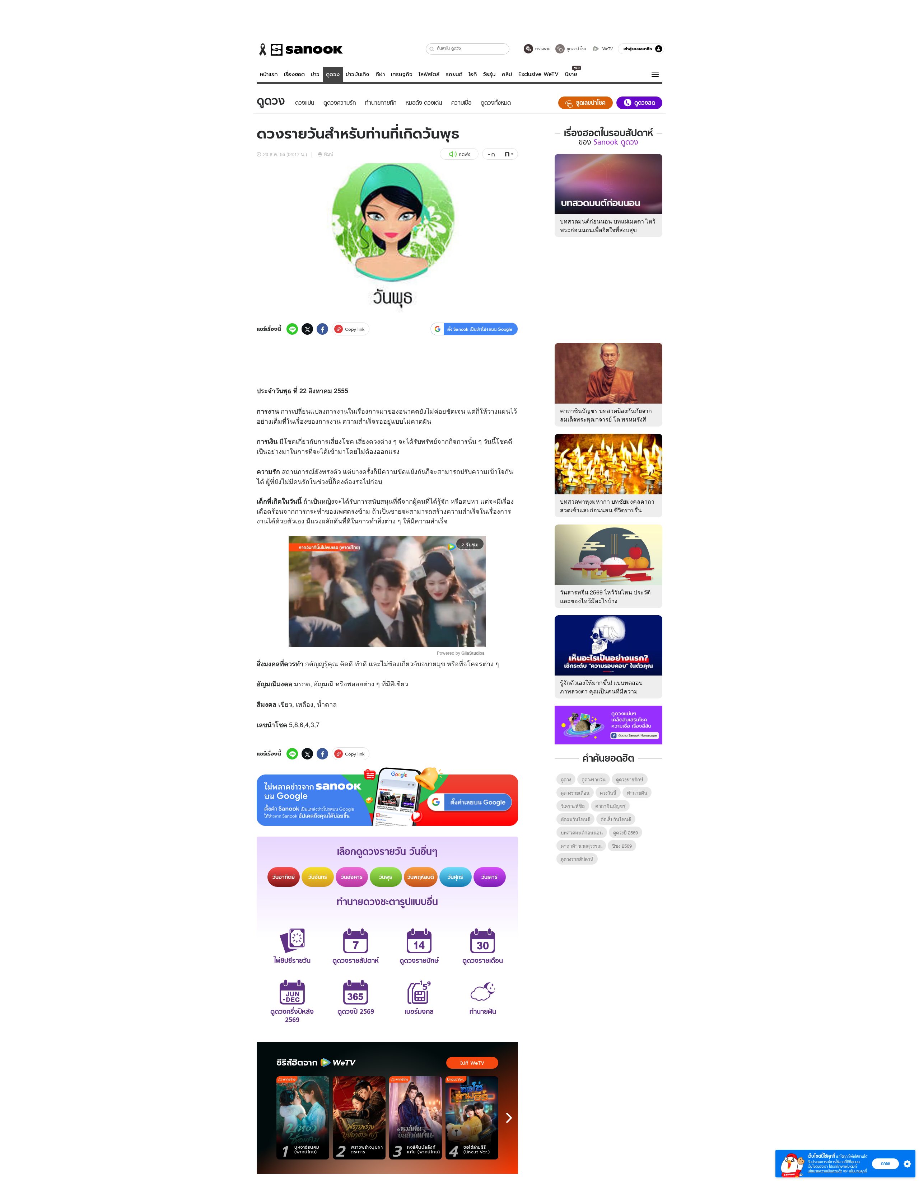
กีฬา (380, 74)
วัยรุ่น (489, 74)
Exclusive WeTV (538, 74)
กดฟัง (464, 154)
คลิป (507, 74)
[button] (432, 49)
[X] (307, 329)
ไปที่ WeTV (472, 1063)
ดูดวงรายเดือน (575, 792)
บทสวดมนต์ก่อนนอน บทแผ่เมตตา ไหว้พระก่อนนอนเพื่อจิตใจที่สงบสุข (608, 225)
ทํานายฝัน (637, 792)
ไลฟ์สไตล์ (429, 74)
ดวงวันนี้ (608, 792)
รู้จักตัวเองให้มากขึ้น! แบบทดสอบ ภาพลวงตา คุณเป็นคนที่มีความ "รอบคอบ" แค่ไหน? (601, 691)
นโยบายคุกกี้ (858, 1171)
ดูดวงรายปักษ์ (629, 779)
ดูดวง (333, 74)
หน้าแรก (269, 74)
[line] (292, 329)
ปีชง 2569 (622, 845)
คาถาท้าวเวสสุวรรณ (581, 845)
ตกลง (885, 1163)
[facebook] (322, 329)
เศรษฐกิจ (401, 74)
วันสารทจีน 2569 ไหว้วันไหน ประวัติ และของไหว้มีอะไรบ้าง (605, 596)
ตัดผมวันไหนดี (575, 819)
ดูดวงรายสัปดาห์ (577, 859)
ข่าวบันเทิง (357, 74)
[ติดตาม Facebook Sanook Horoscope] (608, 724)
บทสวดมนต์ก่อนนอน (582, 832)
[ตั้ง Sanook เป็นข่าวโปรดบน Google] (387, 796)
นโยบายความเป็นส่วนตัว (825, 1171)
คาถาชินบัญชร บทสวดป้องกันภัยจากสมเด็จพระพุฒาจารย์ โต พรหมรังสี (606, 414)
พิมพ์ (328, 154)
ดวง (374, 441)
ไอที (472, 74)
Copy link (355, 329)
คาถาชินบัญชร (610, 806)
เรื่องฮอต (294, 74)
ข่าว (315, 74)
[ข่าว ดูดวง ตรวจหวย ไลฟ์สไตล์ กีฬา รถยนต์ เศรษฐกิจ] (300, 49)
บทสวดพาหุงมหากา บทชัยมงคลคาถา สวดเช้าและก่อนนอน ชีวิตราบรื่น (607, 505)
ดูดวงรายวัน (594, 779)
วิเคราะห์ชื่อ (573, 806)
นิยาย (571, 74)
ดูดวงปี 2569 (625, 832)
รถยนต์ (454, 74)
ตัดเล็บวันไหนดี (616, 819)
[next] (509, 1118)
